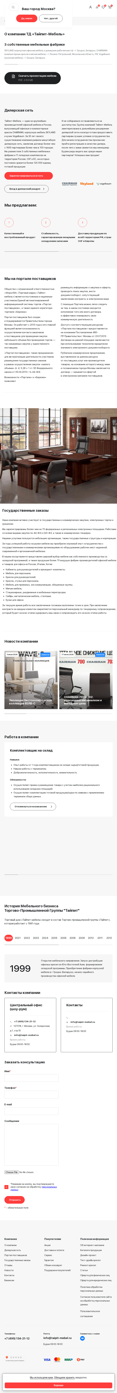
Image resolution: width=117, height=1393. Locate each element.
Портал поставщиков (15, 1255)
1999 (8, 938)
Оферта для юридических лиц (96, 1280)
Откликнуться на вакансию (31, 806)
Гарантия (49, 1260)
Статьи (84, 1270)
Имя (7, 1071)
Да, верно (26, 18)
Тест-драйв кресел (90, 1260)
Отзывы (8, 1265)
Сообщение (11, 1121)
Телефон (10, 1087)
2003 (36, 938)
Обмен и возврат (53, 1265)
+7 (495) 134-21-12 (25, 1021)
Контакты (9, 1275)
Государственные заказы (17, 1260)
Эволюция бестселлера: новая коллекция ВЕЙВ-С (30, 702)
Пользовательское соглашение (90, 1314)
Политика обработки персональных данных (91, 1289)
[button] (11, 64)
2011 (100, 938)
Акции (47, 1245)
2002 (27, 938)
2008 (73, 938)
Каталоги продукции (91, 1250)
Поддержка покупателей (57, 1270)
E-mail (8, 1104)
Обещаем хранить (64, 1377)
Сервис (48, 1255)
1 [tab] (31, 944)
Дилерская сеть (12, 1250)
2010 (91, 938)
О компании (10, 1245)
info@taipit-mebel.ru (26, 1035)
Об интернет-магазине (92, 1245)
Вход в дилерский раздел (25, 189)
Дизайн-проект (88, 1255)
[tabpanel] (8, 938)
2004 (45, 938)
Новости (9, 1270)
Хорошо (58, 1385)
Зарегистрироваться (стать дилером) (26, 177)
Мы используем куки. (41, 1377)
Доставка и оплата (54, 1250)
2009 (82, 938)
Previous (2, 940)
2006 (63, 938)
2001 (18, 938)
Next (114, 940)
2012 (109, 938)
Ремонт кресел (88, 1265)
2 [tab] (85, 944)
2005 (54, 938)
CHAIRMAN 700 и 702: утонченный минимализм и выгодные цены (83, 700)
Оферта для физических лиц (95, 1275)
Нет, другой (51, 18)
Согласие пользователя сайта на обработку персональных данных (96, 1301)
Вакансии (9, 1280)
